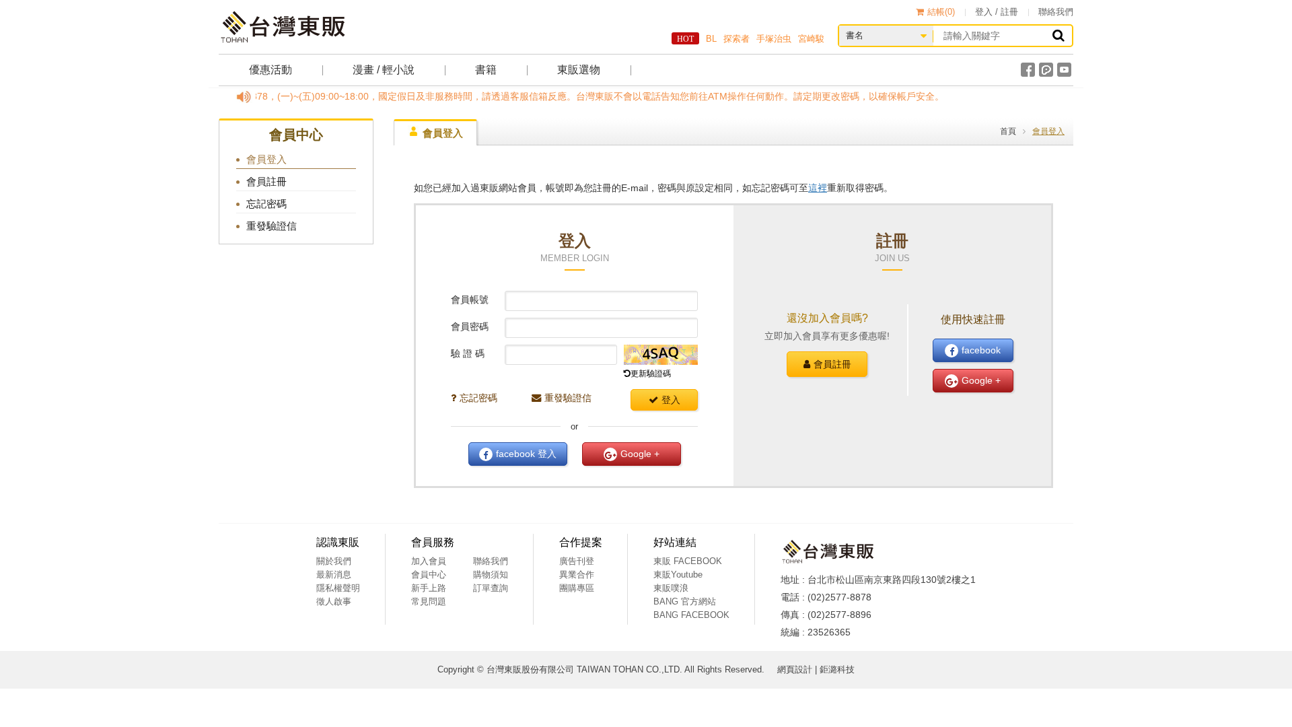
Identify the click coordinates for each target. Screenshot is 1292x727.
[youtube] (1064, 69)
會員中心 (428, 574)
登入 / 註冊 (996, 12)
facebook (526, 453)
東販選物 (578, 69)
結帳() (941, 12)
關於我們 (333, 561)
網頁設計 (794, 669)
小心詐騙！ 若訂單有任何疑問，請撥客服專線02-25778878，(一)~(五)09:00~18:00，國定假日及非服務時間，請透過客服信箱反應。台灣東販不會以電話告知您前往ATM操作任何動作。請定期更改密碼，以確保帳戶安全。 (463, 96)
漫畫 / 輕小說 (384, 69)
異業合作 (576, 574)
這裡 (817, 187)
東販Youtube (678, 574)
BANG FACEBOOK (691, 615)
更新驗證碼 (651, 373)
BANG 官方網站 (684, 601)
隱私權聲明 (338, 588)
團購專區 (576, 588)
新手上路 (428, 588)
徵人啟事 (333, 601)
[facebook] (1027, 69)
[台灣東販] (283, 27)
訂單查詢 (490, 588)
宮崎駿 (811, 39)
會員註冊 (832, 364)
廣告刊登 (576, 561)
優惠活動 (270, 69)
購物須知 (490, 574)
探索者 (736, 39)
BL (711, 39)
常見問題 (428, 601)
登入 (670, 399)
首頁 (1008, 131)
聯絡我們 (1055, 12)
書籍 (486, 69)
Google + (639, 453)
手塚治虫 (773, 39)
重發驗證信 (567, 397)
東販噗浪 (670, 588)
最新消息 (333, 574)
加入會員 (428, 561)
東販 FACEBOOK (687, 561)
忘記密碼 (478, 397)
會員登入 (443, 133)
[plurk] (1046, 69)
